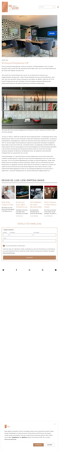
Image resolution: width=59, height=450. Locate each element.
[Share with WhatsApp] (29, 270)
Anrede (5, 232)
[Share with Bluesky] (3, 270)
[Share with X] (42, 270)
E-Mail (5, 238)
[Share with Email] (56, 270)
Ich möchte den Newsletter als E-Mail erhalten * (15, 245)
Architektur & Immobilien (12, 11)
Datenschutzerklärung (10, 439)
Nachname (36, 232)
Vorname (12, 232)
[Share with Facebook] (16, 270)
